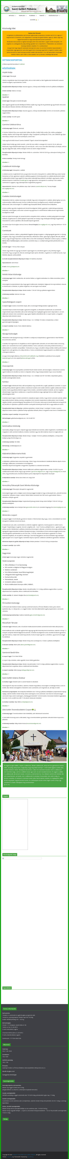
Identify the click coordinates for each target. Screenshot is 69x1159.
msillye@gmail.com (27, 702)
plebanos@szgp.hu (26, 358)
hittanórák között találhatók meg (29, 356)
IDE (30, 259)
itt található (21, 64)
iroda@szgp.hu (24, 180)
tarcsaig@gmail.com (8, 188)
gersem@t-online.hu (31, 507)
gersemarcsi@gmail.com (38, 471)
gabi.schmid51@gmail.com (37, 615)
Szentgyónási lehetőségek (9, 1075)
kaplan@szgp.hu (7, 358)
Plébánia (32, 15)
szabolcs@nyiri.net (41, 186)
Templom (22, 15)
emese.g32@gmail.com (13, 266)
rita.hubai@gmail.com (32, 595)
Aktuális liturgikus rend (8, 1071)
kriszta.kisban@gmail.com (34, 723)
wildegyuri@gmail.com (28, 670)
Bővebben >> (5, 95)
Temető (41, 15)
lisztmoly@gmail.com (59, 507)
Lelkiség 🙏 (33, 20)
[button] (15, 15)
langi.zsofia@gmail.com (56, 471)
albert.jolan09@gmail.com (28, 644)
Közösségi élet (53, 15)
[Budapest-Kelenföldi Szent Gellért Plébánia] (34, 6)
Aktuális (11, 15)
